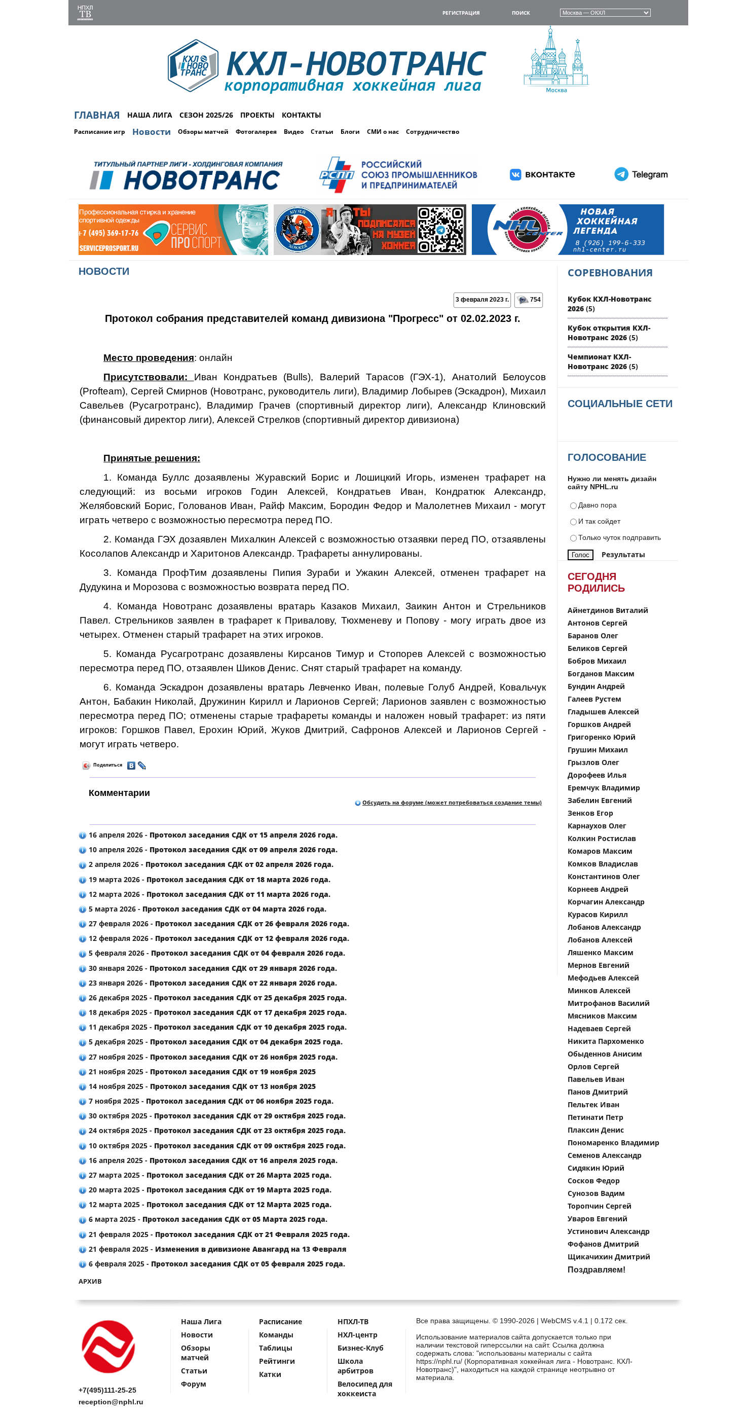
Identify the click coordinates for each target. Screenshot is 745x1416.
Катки (270, 1374)
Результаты (623, 554)
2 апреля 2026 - (210, 864)
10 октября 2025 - (216, 1145)
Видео (294, 131)
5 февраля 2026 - (216, 953)
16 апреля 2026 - (212, 835)
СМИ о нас (383, 131)
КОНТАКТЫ (301, 115)
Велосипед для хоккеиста (365, 1388)
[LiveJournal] (142, 765)
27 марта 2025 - (209, 1175)
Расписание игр (99, 131)
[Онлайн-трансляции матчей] (85, 14)
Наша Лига (201, 1321)
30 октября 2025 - (216, 1115)
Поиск (521, 12)
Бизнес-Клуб (361, 1348)
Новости (151, 131)
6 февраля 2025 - (216, 1263)
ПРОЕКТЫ (257, 115)
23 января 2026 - (212, 983)
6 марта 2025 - (207, 1219)
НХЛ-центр (358, 1334)
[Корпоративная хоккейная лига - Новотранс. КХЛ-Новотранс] (109, 1375)
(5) (609, 332)
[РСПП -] (398, 193)
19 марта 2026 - (208, 879)
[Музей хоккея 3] (291, 253)
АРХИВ (90, 1281)
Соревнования (610, 272)
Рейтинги (277, 1361)
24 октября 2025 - (216, 1130)
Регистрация (461, 12)
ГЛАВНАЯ (97, 115)
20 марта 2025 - (209, 1189)
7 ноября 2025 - (210, 1101)
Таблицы (275, 1348)
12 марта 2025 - (209, 1204)
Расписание (280, 1321)
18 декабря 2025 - (217, 1012)
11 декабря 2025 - (217, 1027)
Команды (276, 1334)
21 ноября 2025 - (201, 1071)
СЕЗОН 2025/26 (206, 115)
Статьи (322, 131)
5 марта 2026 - (206, 909)
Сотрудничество (432, 131)
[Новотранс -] (185, 193)
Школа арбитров (356, 1365)
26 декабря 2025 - (217, 997)
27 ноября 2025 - (212, 1057)
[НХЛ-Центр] (489, 253)
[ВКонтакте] (131, 765)
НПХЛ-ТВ (353, 1321)
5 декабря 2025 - (215, 1041)
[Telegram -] (639, 193)
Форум (193, 1384)
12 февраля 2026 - (218, 938)
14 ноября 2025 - (201, 1086)
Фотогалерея (256, 131)
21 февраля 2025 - (218, 1234)
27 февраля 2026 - (218, 923)
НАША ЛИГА (149, 115)
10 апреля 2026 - (212, 849)
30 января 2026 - (212, 968)
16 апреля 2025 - (212, 1160)
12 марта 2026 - (208, 894)
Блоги (350, 131)
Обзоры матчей (203, 131)
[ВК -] (542, 193)
